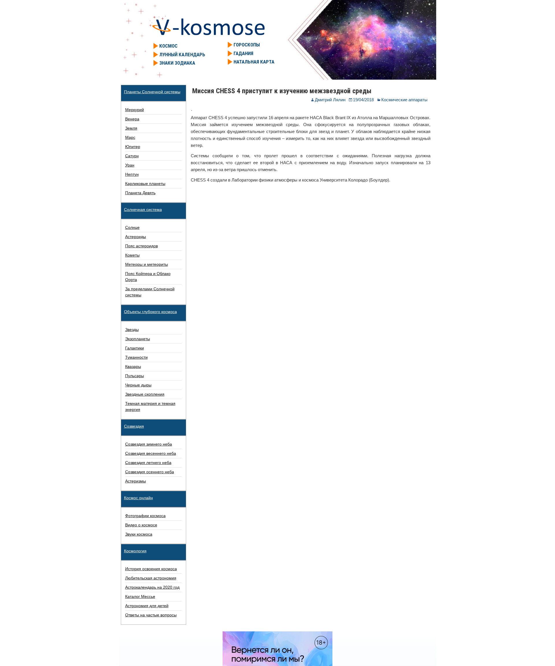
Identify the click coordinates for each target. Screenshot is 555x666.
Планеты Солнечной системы (152, 91)
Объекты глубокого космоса (150, 311)
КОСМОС (168, 46)
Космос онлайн (138, 497)
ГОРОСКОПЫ (247, 45)
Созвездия (134, 426)
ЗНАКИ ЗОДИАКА (177, 63)
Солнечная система (143, 209)
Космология (135, 551)
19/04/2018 (363, 99)
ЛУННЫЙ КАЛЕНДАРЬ (182, 54)
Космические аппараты (404, 99)
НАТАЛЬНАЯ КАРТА (254, 62)
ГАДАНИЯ (243, 53)
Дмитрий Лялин (330, 99)
